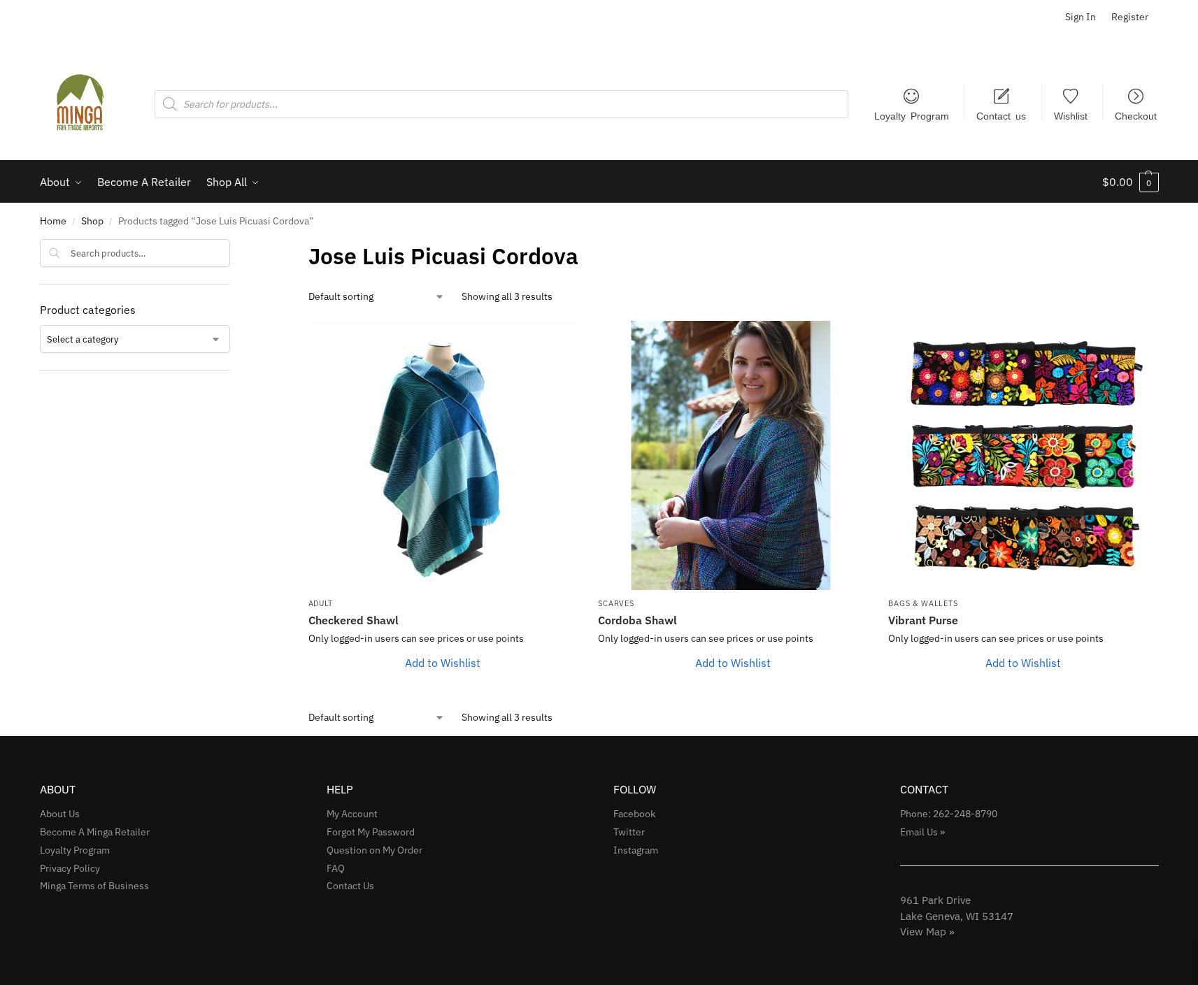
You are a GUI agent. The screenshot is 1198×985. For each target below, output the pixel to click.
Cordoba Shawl (637, 620)
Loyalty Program (911, 115)
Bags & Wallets (922, 603)
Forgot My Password (371, 832)
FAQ (336, 868)
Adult (321, 603)
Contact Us (350, 885)
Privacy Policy (70, 868)
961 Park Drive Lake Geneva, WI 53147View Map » (956, 915)
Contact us (1001, 115)
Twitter (629, 832)
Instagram (635, 850)
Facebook (634, 813)
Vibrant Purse (923, 620)
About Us (60, 813)
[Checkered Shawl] (443, 455)
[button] (1130, 182)
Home (53, 221)
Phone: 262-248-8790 (948, 813)
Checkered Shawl (353, 620)
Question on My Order (374, 850)
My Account (352, 813)
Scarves (616, 603)
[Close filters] (234, 248)
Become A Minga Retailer (95, 832)
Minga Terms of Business (94, 885)
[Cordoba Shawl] (732, 455)
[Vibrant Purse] (1022, 455)
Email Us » (922, 832)
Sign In (1080, 16)
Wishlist (1071, 115)
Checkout (1136, 115)
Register (1129, 16)
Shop (92, 221)
